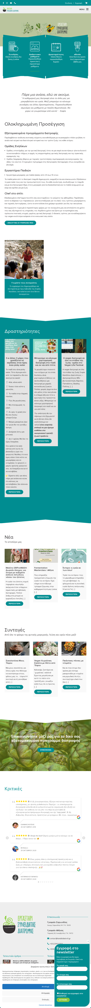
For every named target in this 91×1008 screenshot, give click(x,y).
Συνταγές (15, 630)
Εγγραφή (78, 3)
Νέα (9, 537)
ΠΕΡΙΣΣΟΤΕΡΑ (14, 492)
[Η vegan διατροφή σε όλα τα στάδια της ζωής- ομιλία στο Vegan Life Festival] (73, 346)
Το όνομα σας (63, 975)
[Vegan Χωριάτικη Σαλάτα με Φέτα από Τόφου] (45, 649)
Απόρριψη (45, 993)
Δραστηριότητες (22, 331)
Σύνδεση (68, 3)
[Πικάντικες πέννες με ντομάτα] (73, 649)
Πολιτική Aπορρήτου (45, 1005)
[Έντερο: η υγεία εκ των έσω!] (73, 556)
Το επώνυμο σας (64, 984)
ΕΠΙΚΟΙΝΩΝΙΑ (45, 750)
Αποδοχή (45, 987)
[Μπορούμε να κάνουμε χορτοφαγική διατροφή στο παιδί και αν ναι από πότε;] (45, 346)
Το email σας (62, 965)
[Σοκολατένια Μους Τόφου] (17, 649)
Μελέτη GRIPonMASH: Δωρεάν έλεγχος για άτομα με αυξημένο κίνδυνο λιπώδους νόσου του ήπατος (28, 963)
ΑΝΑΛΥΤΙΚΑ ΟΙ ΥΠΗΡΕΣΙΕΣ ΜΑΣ (20, 223)
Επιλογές (45, 1000)
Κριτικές (13, 789)
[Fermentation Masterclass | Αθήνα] (45, 556)
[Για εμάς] (24, 259)
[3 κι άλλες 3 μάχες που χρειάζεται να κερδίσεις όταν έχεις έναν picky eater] (17, 346)
